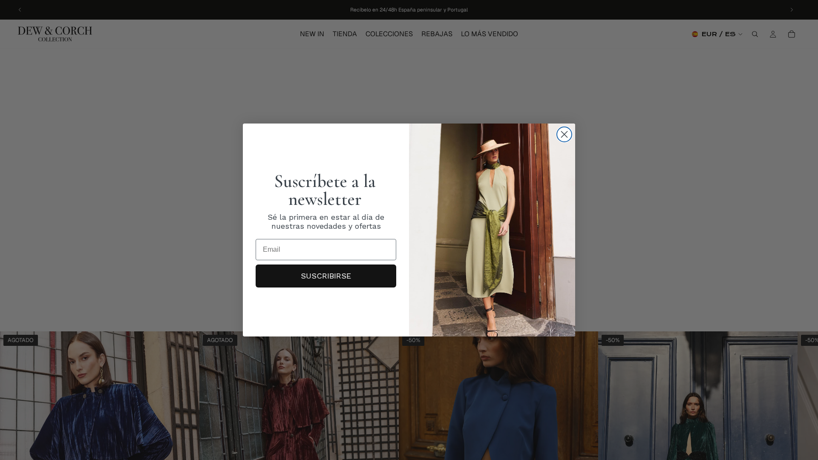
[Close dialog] (564, 134)
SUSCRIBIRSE (326, 275)
